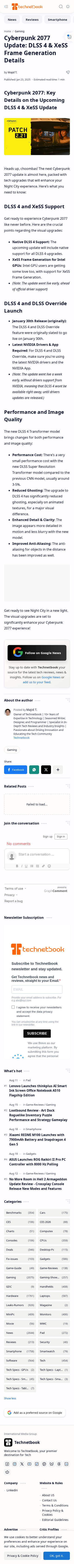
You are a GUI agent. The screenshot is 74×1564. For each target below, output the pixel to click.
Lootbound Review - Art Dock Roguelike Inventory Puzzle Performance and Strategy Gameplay (38, 1115)
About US (48, 1495)
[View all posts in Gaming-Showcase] (54, 1277)
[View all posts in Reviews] (20, 1342)
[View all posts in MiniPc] (20, 1314)
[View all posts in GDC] (20, 1286)
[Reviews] (32, 19)
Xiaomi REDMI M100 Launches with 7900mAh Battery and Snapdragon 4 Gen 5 (37, 1139)
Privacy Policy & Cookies (52, 1513)
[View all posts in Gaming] (20, 1277)
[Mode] (68, 6)
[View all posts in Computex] (54, 1231)
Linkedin (12, 1490)
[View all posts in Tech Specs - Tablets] (20, 1388)
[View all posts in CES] (20, 1222)
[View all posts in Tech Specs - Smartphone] (20, 1379)
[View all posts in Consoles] (20, 1240)
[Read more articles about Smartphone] (33, 1129)
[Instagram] (15, 1464)
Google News (51, 677)
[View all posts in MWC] (54, 1323)
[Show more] (10, 1398)
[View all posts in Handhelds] (54, 1286)
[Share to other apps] (58, 769)
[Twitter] (22, 1464)
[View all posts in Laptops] (54, 1296)
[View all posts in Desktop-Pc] (54, 1250)
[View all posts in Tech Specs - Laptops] (54, 1370)
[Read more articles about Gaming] (51, 1104)
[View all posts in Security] (54, 1342)
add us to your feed (36, 682)
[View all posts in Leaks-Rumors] (20, 1305)
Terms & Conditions (55, 1505)
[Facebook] (7, 1464)
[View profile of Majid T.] (25, 710)
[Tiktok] (37, 1464)
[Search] (61, 6)
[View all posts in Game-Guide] (20, 1268)
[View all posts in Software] (20, 1360)
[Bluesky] (52, 1464)
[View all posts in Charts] (20, 1231)
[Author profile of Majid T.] (10, 72)
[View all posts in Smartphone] (20, 1351)
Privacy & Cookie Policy (22, 1556)
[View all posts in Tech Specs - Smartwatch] (54, 1379)
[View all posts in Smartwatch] (54, 1351)
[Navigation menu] (6, 6)
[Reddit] (7, 1472)
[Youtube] (29, 1464)
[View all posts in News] (20, 1333)
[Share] (68, 72)
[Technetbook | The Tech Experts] (26, 6)
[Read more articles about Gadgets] (31, 1154)
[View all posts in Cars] (54, 1213)
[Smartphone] (57, 19)
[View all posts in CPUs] (54, 1240)
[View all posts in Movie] (20, 1323)
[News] (12, 19)
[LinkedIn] (66, 1464)
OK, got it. (57, 1556)
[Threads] (59, 1464)
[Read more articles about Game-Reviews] (35, 1104)
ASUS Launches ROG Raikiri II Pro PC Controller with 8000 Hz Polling (37, 1161)
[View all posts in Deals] (20, 1250)
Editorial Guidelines (55, 1520)
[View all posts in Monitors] (54, 1314)
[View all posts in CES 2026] (54, 1222)
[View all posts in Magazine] (54, 1305)
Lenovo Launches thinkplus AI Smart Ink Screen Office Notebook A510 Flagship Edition (38, 1090)
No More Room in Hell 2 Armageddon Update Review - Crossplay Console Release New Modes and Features (38, 1184)
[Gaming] (12, 749)
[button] (15, 769)
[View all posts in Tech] (54, 1360)
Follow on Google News (43, 653)
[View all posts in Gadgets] (54, 1259)
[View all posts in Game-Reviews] (54, 1268)
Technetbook (22, 737)
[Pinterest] (44, 1464)
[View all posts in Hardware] (20, 1296)
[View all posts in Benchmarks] (20, 1213)
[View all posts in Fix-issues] (20, 1259)
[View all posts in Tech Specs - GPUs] (20, 1370)
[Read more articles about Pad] (28, 1080)
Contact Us (49, 1500)
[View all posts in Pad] (54, 1333)
